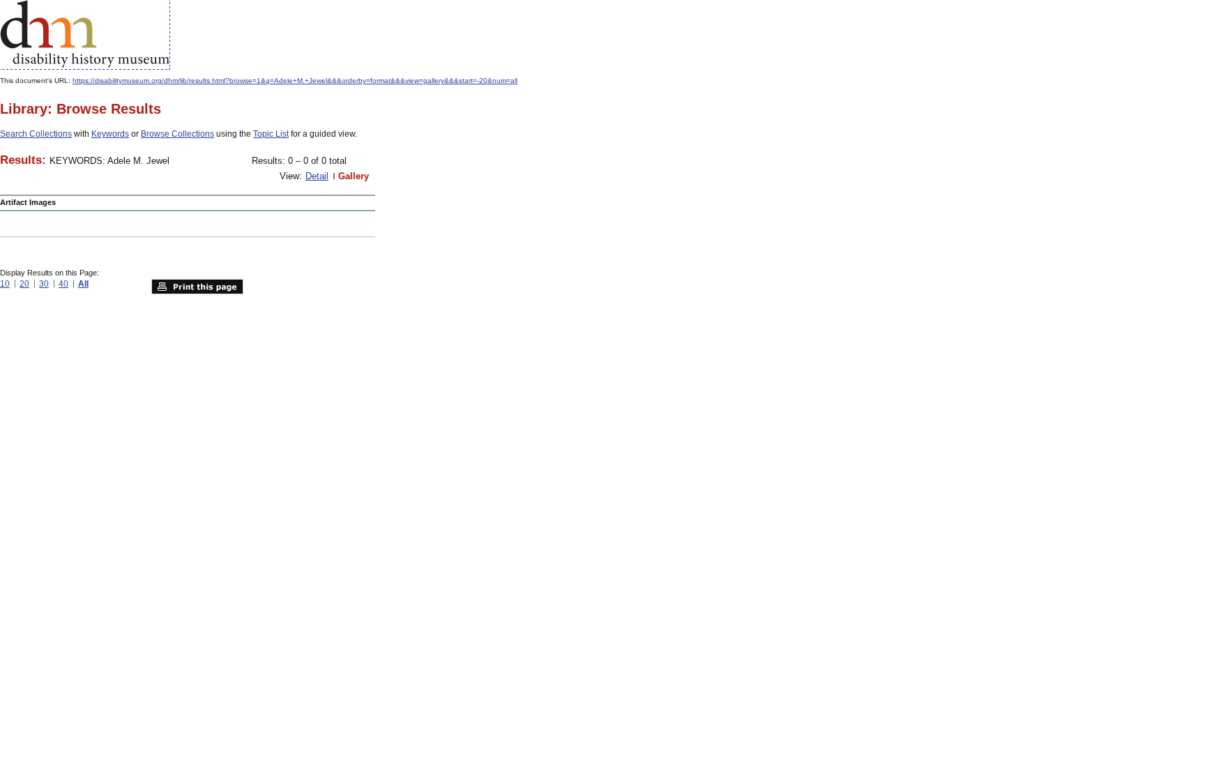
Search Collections (36, 134)
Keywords (110, 134)
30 (44, 284)
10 (5, 284)
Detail (316, 176)
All (83, 284)
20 (24, 284)
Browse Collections (177, 134)
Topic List (271, 134)
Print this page (197, 286)
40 (63, 284)
